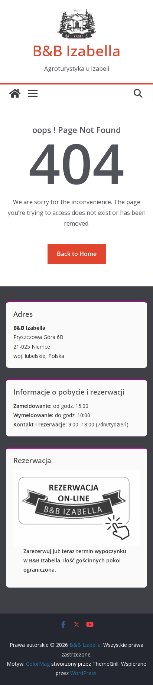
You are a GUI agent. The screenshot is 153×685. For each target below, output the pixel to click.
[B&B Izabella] (15, 93)
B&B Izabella (76, 50)
